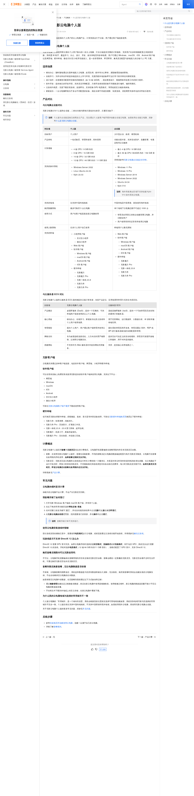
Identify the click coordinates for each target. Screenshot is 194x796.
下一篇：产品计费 (145, 637)
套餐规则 (57, 626)
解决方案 (42, 4)
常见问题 (86, 608)
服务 (78, 4)
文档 (160, 4)
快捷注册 (17, 43)
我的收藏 (150, 31)
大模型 (27, 4)
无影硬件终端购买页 (117, 416)
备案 (166, 4)
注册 (178, 4)
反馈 (104, 649)
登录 (188, 4)
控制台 (172, 4)
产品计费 (56, 472)
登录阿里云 (39, 42)
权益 (51, 4)
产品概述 (67, 17)
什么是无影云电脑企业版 (66, 120)
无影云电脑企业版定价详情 (135, 159)
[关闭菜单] (4, 4)
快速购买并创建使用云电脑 (61, 623)
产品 (34, 4)
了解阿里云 (87, 4)
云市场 (64, 4)
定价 (57, 4)
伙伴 (71, 4)
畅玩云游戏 (138, 533)
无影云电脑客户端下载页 (58, 406)
